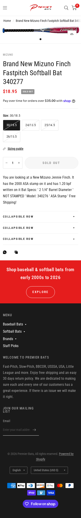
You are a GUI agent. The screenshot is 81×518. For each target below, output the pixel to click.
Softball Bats (12, 331)
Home (7, 21)
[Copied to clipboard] (17, 252)
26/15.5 (12, 136)
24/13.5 (30, 125)
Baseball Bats (13, 324)
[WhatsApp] (6, 252)
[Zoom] (72, 34)
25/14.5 (50, 125)
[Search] (66, 8)
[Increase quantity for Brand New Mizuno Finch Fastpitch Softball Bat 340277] (19, 162)
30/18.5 (12, 125)
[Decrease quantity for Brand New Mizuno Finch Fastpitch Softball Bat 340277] (6, 162)
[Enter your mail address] (34, 430)
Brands (8, 339)
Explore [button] (40, 292)
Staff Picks (10, 346)
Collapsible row (18, 216)
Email (6, 421)
